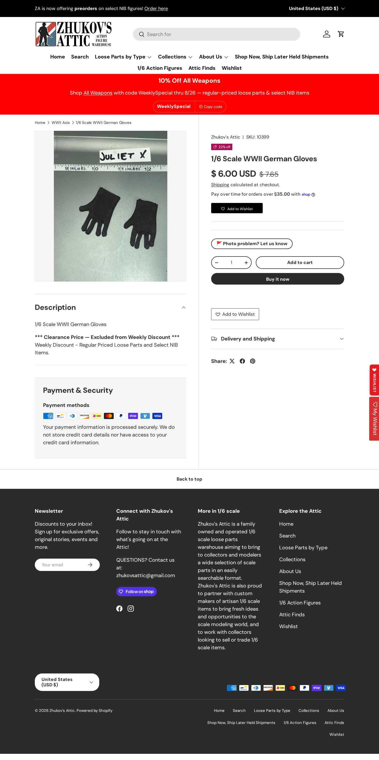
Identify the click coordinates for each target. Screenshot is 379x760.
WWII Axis (61, 122)
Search (80, 56)
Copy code (213, 106)
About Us (210, 56)
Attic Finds (202, 68)
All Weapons (98, 92)
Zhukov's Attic (225, 137)
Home (57, 56)
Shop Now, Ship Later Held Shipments (282, 56)
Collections (172, 56)
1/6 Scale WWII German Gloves (103, 122)
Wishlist (232, 68)
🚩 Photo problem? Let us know (251, 244)
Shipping (220, 184)
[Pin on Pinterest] (253, 361)
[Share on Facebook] (242, 361)
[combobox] (216, 34)
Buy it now (277, 279)
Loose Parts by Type (120, 56)
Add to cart (300, 262)
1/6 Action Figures (159, 68)
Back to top (189, 479)
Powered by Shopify (94, 710)
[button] (341, 34)
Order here (156, 8)
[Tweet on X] (232, 361)
